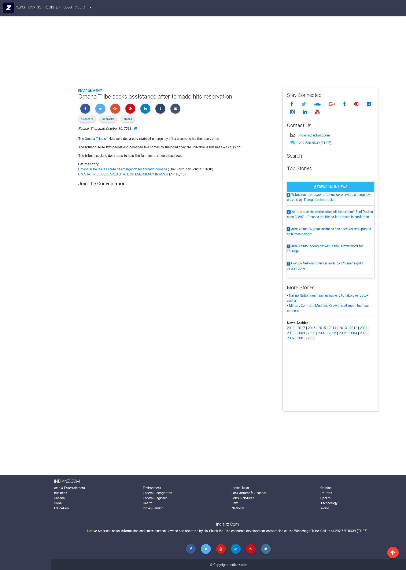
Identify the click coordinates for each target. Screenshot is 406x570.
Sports (325, 498)
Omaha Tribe (94, 138)
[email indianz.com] (293, 134)
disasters (87, 119)
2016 (311, 328)
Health (147, 503)
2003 (364, 333)
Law (235, 503)
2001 (301, 338)
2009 (301, 333)
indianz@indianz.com (314, 135)
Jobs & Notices (243, 498)
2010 (291, 333)
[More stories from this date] (135, 128)
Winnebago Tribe (306, 531)
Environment (90, 91)
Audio (80, 7)
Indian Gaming (153, 508)
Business (60, 493)
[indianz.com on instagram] (293, 112)
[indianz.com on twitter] (304, 104)
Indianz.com (238, 565)
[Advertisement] (205, 53)
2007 (322, 333)
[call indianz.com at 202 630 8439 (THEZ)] (293, 142)
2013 (343, 328)
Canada (59, 498)
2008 (311, 333)
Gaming (34, 7)
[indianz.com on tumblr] (345, 104)
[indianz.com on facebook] (292, 104)
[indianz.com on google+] (332, 104)
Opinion (326, 488)
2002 (291, 338)
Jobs (67, 7)
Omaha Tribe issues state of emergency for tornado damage (123, 169)
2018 (291, 328)
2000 (311, 338)
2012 (353, 328)
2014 (332, 328)
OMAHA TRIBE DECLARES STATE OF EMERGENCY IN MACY (123, 174)
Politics (326, 493)
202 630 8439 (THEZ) (315, 143)
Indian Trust (240, 488)
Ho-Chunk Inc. (214, 531)
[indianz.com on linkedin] (305, 112)
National (238, 508)
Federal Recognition (157, 493)
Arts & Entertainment (69, 488)
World (324, 508)
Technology (328, 503)
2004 (353, 333)
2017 (301, 328)
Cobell (58, 503)
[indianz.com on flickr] (369, 104)
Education (61, 508)
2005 (343, 333)
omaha (127, 119)
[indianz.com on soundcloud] (318, 104)
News (20, 7)
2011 (364, 328)
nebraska (108, 119)
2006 (332, 333)
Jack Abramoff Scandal (249, 493)
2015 (322, 328)
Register (52, 7)
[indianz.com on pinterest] (357, 104)
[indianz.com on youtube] (317, 112)
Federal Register (155, 498)
